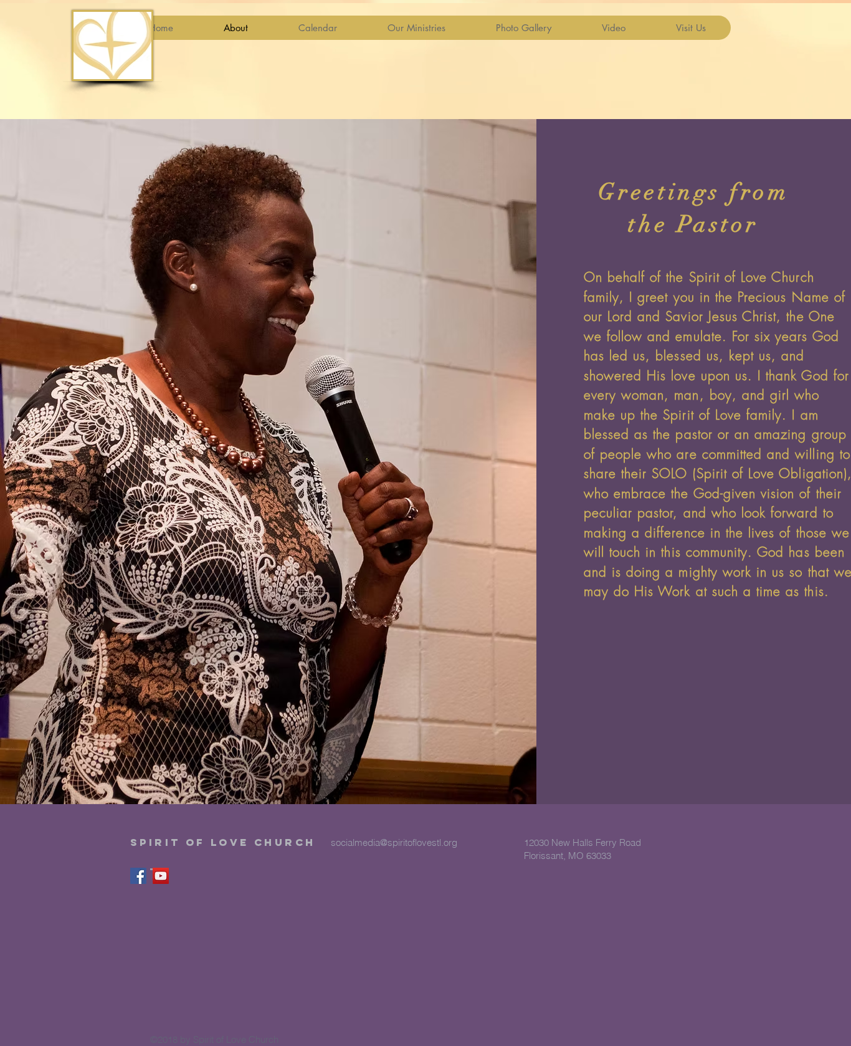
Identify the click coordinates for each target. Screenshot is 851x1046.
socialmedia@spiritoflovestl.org (394, 842)
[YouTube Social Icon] (161, 876)
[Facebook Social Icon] (138, 876)
